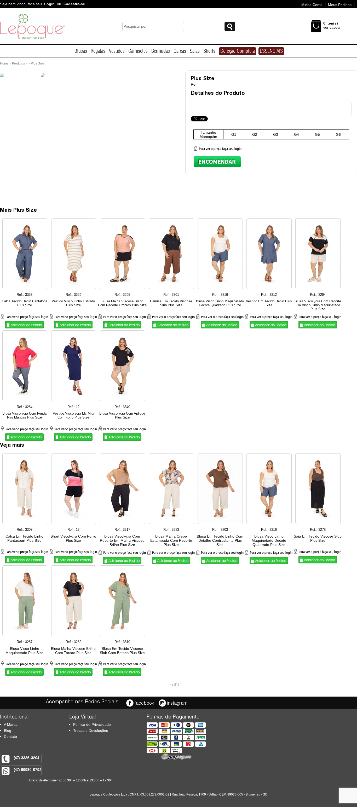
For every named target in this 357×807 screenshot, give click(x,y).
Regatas (98, 51)
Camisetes (138, 51)
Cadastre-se (74, 4)
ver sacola (331, 27)
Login (49, 4)
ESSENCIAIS (271, 51)
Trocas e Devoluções (90, 730)
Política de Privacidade (92, 724)
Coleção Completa (237, 51)
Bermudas (160, 51)
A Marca (11, 724)
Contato (10, 736)
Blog (7, 730)
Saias (195, 51)
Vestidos (117, 51)
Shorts (209, 51)
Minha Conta (312, 5)
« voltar (175, 685)
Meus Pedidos (340, 5)
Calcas (180, 51)
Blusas (80, 51)
